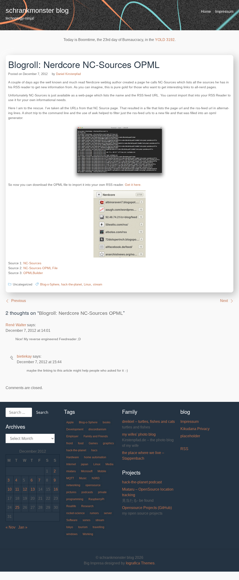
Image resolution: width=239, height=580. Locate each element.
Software (71, 520)
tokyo (69, 527)
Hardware (72, 457)
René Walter (16, 325)
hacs (94, 450)
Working (88, 534)
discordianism (97, 429)
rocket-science (75, 513)
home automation (95, 457)
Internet (71, 464)
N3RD (96, 478)
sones (86, 520)
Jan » (22, 527)
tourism (83, 527)
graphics (108, 443)
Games (93, 443)
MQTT (70, 478)
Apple (70, 422)
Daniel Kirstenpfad (68, 74)
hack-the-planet (71, 284)
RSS (184, 449)
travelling (98, 527)
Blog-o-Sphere (49, 284)
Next (224, 301)
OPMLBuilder (33, 273)
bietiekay (24, 356)
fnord (69, 443)
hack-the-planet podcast (142, 482)
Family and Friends (96, 436)
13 (33, 489)
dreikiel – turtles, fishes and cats (148, 422)
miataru (71, 471)
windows (71, 534)
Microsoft (86, 471)
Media (109, 464)
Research (87, 506)
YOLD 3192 (165, 40)
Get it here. (133, 185)
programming (74, 499)
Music (83, 478)
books (106, 422)
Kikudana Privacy (195, 429)
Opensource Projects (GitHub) (147, 508)
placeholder (190, 436)
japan (84, 464)
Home (206, 12)
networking (73, 485)
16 (56, 489)
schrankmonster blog (37, 10)
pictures (71, 492)
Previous (18, 301)
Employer (72, 436)
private (102, 492)
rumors (94, 513)
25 (17, 507)
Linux (87, 284)
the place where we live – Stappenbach (143, 455)
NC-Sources (32, 263)
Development (74, 429)
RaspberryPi (96, 499)
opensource (93, 485)
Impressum (224, 12)
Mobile (102, 471)
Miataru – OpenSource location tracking (147, 492)
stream (97, 284)
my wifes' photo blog (139, 434)
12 (25, 489)
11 (17, 489)
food (81, 443)
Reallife (71, 506)
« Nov (10, 527)
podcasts (87, 492)
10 (9, 489)
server (108, 513)
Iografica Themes (140, 563)
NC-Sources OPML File (40, 268)
